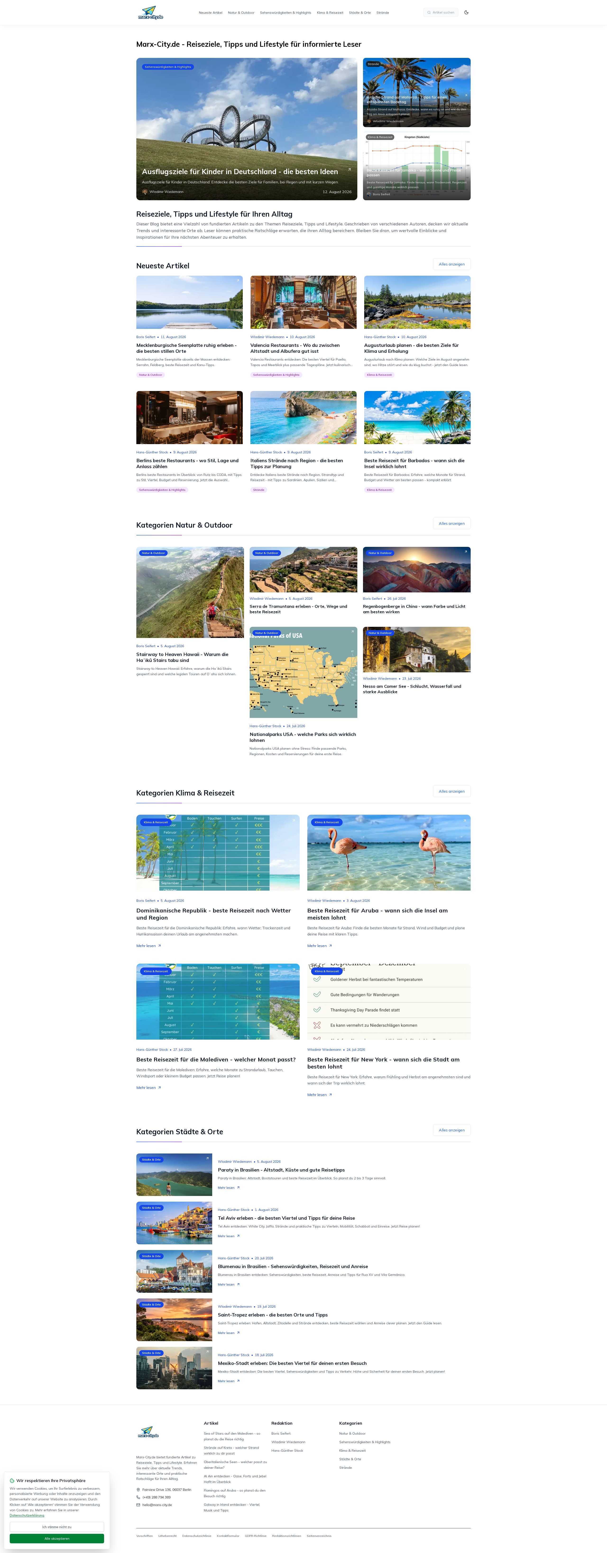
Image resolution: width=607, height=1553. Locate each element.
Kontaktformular (228, 1536)
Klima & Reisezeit (330, 12)
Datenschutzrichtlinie (196, 1536)
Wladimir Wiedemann (267, 337)
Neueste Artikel (210, 12)
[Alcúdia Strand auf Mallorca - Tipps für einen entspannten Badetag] (417, 92)
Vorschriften (144, 1536)
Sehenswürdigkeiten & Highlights (285, 12)
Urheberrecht (167, 1536)
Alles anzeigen (452, 264)
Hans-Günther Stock (380, 337)
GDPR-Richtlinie (256, 1536)
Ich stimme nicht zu (56, 1527)
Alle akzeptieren (57, 1538)
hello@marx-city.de (157, 1505)
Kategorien (350, 1423)
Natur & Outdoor (241, 12)
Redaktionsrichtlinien (286, 1536)
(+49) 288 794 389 (156, 1497)
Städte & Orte (360, 12)
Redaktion (281, 1423)
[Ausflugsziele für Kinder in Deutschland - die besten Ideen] (246, 129)
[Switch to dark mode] (466, 12)
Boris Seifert (145, 337)
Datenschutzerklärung (27, 1515)
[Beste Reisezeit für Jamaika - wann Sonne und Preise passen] (417, 165)
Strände (383, 12)
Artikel (211, 1423)
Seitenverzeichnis (319, 1536)
